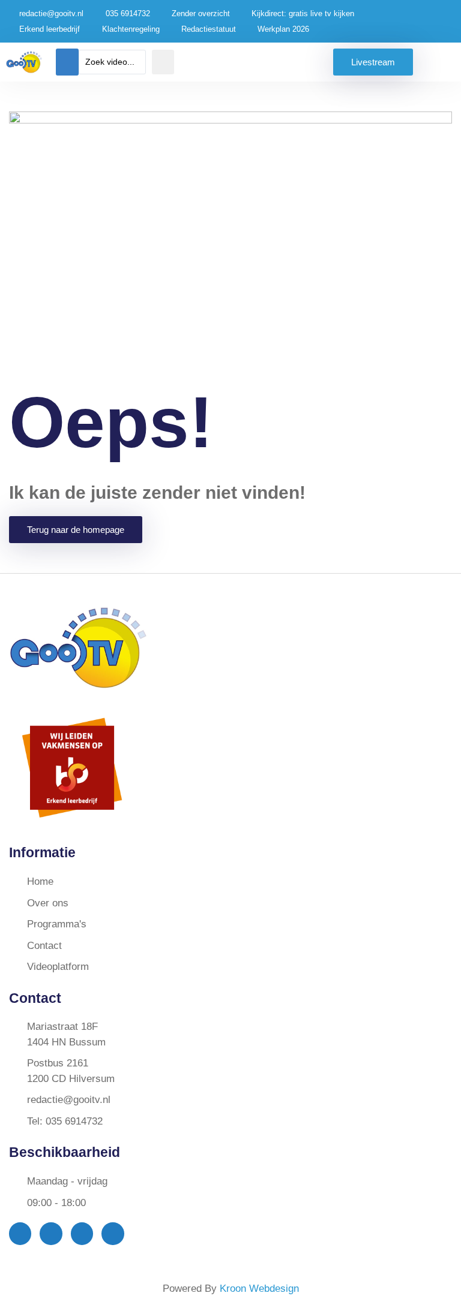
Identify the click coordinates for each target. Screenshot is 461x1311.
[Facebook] (20, 1233)
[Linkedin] (112, 1233)
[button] (67, 62)
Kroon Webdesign (259, 1288)
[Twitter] (51, 1233)
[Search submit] (163, 62)
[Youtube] (82, 1233)
